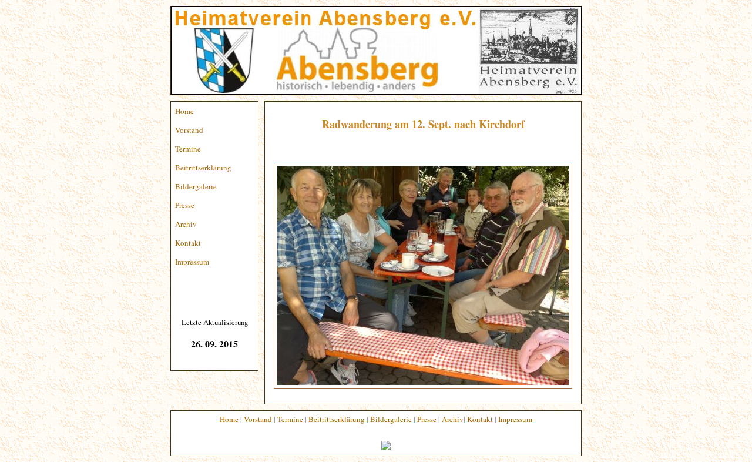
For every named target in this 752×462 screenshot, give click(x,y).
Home (184, 111)
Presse (184, 205)
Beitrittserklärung (203, 167)
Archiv (186, 224)
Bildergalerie (196, 186)
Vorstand (189, 130)
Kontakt (188, 242)
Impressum (192, 261)
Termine (188, 148)
